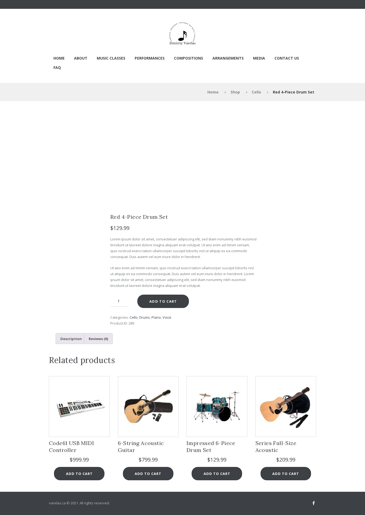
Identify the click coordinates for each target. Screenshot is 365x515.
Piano (156, 317)
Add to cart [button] (79, 473)
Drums (144, 317)
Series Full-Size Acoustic (275, 446)
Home (59, 58)
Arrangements (228, 58)
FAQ (57, 67)
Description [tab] (71, 338)
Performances (150, 58)
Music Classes (111, 58)
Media (259, 58)
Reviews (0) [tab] (98, 338)
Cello (256, 92)
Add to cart (163, 301)
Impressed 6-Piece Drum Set (211, 446)
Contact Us (286, 58)
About (80, 58)
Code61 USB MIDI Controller (71, 446)
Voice (166, 317)
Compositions (188, 58)
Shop (235, 92)
